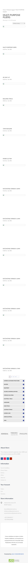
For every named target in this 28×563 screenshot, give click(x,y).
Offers (2, 475)
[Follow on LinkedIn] (8, 458)
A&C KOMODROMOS (18, 554)
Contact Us (3, 480)
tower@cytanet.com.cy (10, 509)
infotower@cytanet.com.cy (11, 511)
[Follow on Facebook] (2, 458)
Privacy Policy (4, 470)
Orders (2, 489)
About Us (3, 477)
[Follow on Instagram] (5, 458)
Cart (2, 491)
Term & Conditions (5, 468)
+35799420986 (8, 519)
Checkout (3, 494)
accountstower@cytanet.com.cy (12, 513)
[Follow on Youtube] (11, 458)
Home (4, 10)
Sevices (2, 472)
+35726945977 (8, 517)
